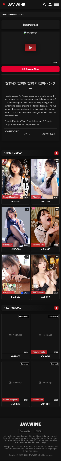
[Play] (30, 47)
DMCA (38, 431)
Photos (12, 14)
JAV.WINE (16, 5)
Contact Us (25, 431)
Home (5, 14)
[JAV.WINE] (31, 424)
